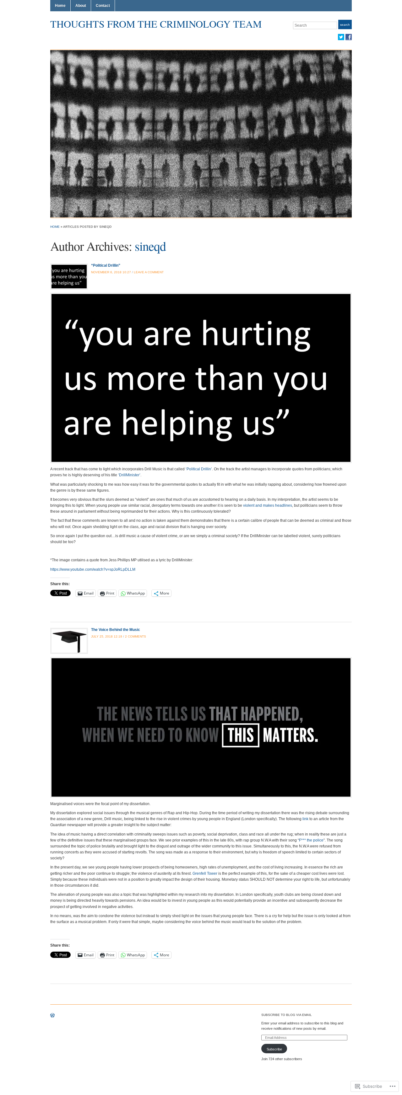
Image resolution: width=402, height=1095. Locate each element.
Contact (103, 5)
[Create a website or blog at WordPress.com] (52, 1016)
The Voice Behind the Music (115, 630)
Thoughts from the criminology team (156, 23)
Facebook (348, 37)
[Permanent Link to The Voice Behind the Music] (69, 640)
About (80, 5)
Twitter (341, 37)
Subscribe (274, 1049)
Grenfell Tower (205, 873)
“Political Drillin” (105, 265)
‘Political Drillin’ (199, 469)
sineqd (150, 246)
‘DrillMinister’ (129, 475)
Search (345, 24)
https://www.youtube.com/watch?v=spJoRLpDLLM (92, 569)
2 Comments (135, 636)
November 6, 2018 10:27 (111, 272)
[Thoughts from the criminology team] (201, 133)
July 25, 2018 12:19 (106, 636)
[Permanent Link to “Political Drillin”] (69, 276)
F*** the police (311, 840)
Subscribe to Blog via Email (286, 1015)
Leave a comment (149, 272)
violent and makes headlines (267, 505)
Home (60, 5)
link (305, 819)
